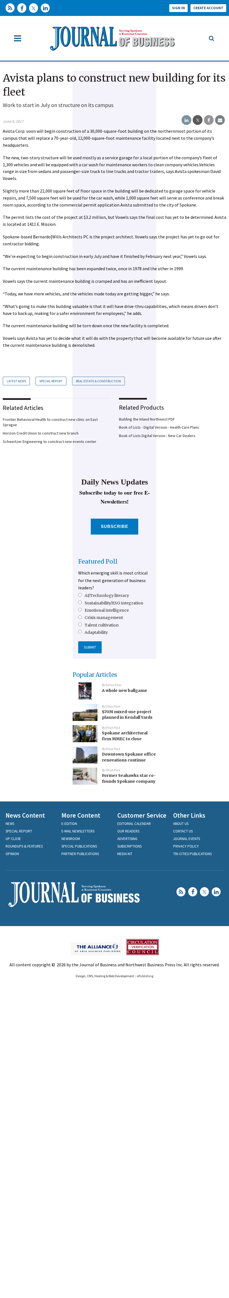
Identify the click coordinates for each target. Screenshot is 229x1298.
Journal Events (186, 838)
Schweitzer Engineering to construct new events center (49, 441)
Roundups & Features (24, 846)
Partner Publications (80, 853)
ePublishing (145, 976)
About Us (181, 823)
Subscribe (114, 526)
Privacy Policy (186, 846)
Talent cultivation (102, 625)
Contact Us (183, 831)
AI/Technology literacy (107, 595)
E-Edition (69, 823)
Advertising (127, 838)
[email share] (220, 120)
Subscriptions (129, 846)
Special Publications (79, 846)
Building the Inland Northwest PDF (147, 419)
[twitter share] (197, 120)
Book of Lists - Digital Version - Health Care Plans (159, 427)
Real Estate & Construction (98, 381)
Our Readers (128, 831)
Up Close (13, 838)
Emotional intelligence (107, 610)
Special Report (51, 381)
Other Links (189, 815)
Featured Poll (98, 561)
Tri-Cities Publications (192, 853)
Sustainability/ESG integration (114, 603)
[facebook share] (209, 120)
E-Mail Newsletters (77, 831)
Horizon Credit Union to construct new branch (40, 433)
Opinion (12, 853)
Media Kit (124, 853)
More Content (80, 815)
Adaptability (96, 632)
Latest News (16, 381)
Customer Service (141, 815)
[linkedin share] (186, 120)
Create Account (208, 8)
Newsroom (70, 838)
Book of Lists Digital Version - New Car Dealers (157, 435)
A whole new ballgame (124, 690)
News (10, 823)
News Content (25, 815)
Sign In (178, 8)
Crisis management (104, 617)
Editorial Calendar (134, 823)
